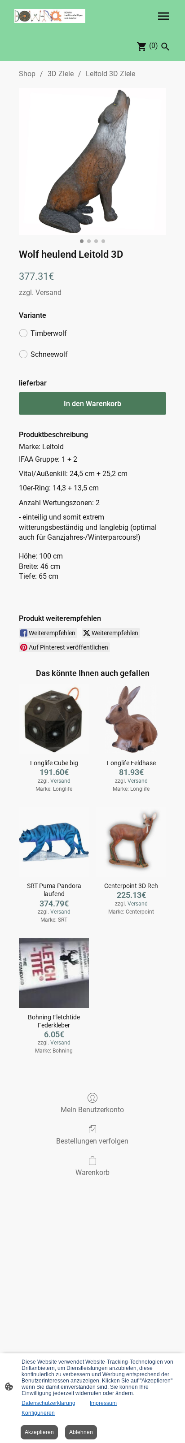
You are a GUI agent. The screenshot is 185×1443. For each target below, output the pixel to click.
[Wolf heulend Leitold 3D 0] (92, 161)
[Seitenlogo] (49, 16)
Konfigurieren (38, 1413)
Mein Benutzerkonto (92, 1109)
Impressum (103, 1403)
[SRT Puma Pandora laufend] (54, 842)
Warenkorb (92, 1172)
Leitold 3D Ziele (110, 73)
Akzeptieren (39, 1432)
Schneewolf (49, 354)
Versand (48, 292)
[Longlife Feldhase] (131, 719)
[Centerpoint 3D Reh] (131, 842)
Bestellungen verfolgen (92, 1141)
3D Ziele (61, 73)
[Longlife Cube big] (54, 719)
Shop (27, 73)
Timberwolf (49, 333)
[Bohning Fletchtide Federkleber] (54, 973)
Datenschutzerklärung (48, 1403)
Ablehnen (81, 1432)
